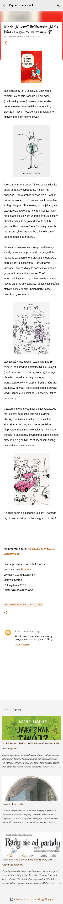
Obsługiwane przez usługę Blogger (33, 899)
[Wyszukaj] (58, 5)
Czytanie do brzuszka (12, 804)
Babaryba (26, 569)
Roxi (17, 631)
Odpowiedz (22, 644)
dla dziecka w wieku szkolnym (23, 605)
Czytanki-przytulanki (21, 5)
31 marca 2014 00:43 (30, 631)
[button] (6, 43)
